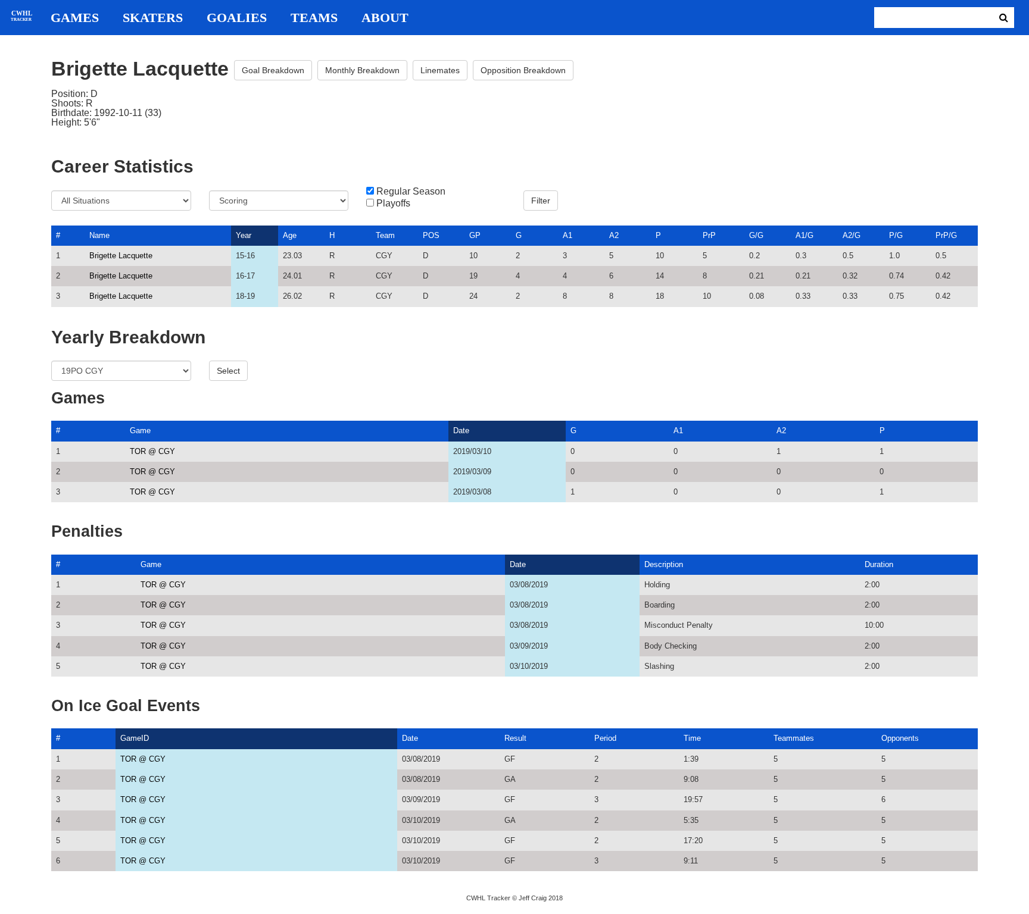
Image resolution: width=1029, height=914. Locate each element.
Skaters (153, 17)
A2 (614, 235)
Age (290, 235)
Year (243, 235)
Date (461, 430)
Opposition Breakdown (523, 70)
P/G (896, 235)
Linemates (440, 70)
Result (515, 738)
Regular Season (410, 191)
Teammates (794, 738)
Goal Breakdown (273, 70)
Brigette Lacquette (120, 255)
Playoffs (393, 203)
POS (431, 235)
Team (385, 235)
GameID (134, 738)
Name (99, 235)
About (385, 17)
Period (605, 738)
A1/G (804, 235)
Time (692, 738)
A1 (567, 235)
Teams (314, 17)
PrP (709, 235)
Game (140, 430)
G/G (756, 235)
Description (663, 564)
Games (75, 17)
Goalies (237, 17)
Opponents (900, 738)
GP (475, 235)
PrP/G (946, 235)
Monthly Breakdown (362, 70)
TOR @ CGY (152, 451)
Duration (879, 564)
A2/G (851, 235)
